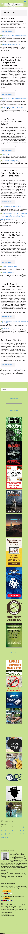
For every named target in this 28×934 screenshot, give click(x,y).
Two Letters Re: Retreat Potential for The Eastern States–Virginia (12, 235)
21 (20, 832)
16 (1, 832)
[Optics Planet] (14, 777)
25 (9, 833)
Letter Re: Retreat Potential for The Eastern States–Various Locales (12, 286)
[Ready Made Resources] (14, 429)
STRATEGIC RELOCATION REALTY (10, 44)
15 (23, 830)
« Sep (2, 837)
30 (1, 834)
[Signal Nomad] (14, 525)
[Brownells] (14, 552)
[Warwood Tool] (14, 761)
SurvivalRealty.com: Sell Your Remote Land (11, 107)
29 (23, 833)
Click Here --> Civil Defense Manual (9, 160)
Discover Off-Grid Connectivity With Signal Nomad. (13, 369)
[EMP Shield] (14, 700)
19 (12, 832)
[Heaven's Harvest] (14, 477)
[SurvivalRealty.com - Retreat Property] (14, 667)
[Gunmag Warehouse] (14, 453)
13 (16, 830)
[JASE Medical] (14, 809)
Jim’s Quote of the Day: (11, 340)
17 (5, 832)
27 (16, 833)
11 (8, 830)
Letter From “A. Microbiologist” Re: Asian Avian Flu (12, 121)
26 (12, 833)
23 (1, 833)
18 (9, 832)
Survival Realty (4, 154)
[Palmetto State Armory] (14, 583)
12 (12, 830)
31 (5, 834)
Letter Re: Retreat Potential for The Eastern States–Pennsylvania (12, 173)
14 (20, 830)
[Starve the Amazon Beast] (14, 683)
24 (5, 833)
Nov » (6, 837)
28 (20, 833)
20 (16, 832)
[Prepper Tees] (14, 744)
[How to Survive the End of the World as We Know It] (14, 635)
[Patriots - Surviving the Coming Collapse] (14, 501)
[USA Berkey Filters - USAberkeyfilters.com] (14, 716)
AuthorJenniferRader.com (7, 272)
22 (23, 832)
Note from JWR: (8, 18)
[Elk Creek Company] (14, 611)
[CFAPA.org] (14, 793)
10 (5, 830)
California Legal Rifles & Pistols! (8, 266)
